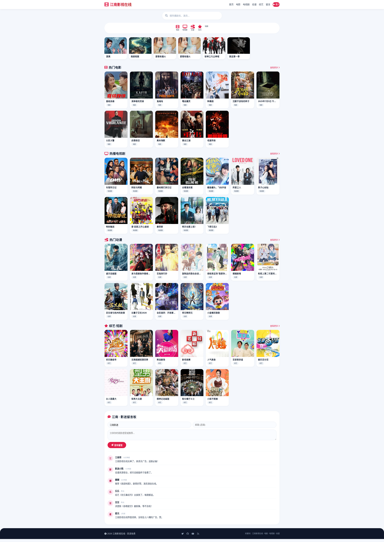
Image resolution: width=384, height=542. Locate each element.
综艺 (261, 4)
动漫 (254, 4)
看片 (277, 4)
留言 (268, 4)
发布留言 (118, 445)
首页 (231, 4)
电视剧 (246, 4)
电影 (238, 4)
